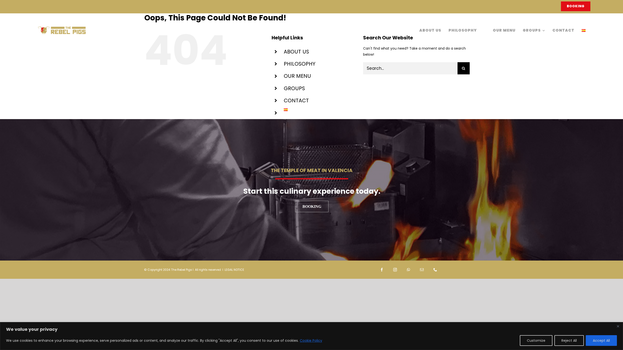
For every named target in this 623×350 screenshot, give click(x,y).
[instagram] (395, 269)
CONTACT (296, 100)
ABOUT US (296, 51)
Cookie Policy (311, 340)
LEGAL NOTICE (234, 270)
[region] (311, 336)
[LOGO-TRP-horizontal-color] (61, 28)
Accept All (601, 340)
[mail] (421, 269)
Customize (536, 340)
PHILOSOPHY (299, 63)
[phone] (435, 269)
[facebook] (381, 269)
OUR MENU (297, 75)
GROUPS (294, 88)
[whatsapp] (408, 269)
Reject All (569, 340)
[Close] (618, 326)
